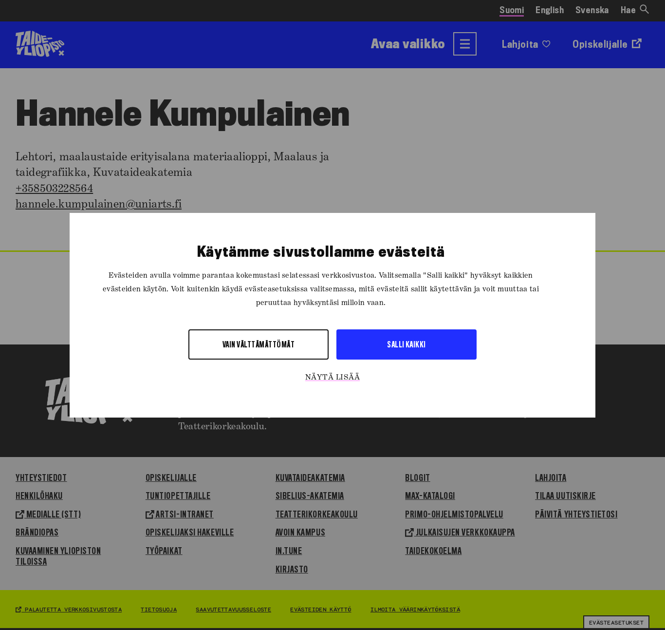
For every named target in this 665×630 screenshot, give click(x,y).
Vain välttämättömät (258, 343)
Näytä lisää (332, 377)
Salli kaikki (406, 343)
